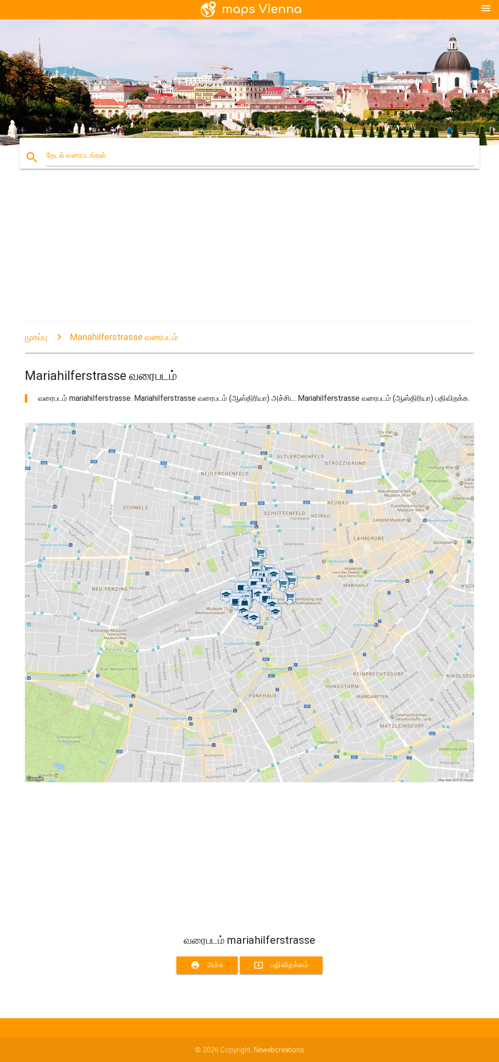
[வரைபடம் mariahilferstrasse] (249, 780)
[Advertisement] (249, 253)
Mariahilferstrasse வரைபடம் (124, 337)
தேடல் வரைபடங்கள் (76, 155)
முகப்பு (36, 337)
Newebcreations (279, 1050)
